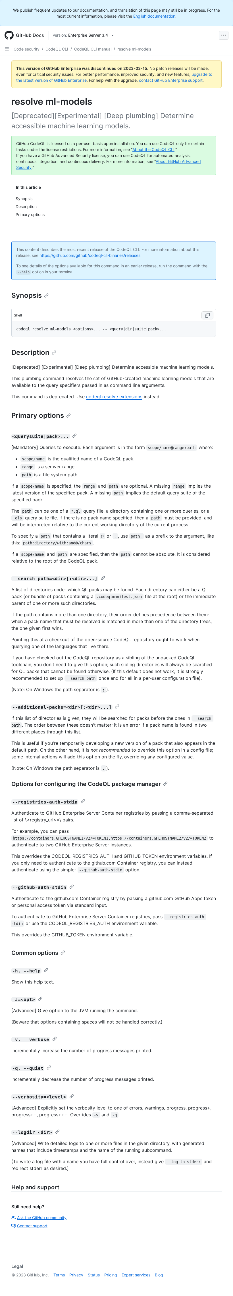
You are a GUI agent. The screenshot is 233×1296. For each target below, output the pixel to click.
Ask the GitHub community (41, 1217)
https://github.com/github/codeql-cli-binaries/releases (89, 255)
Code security (26, 49)
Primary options (37, 415)
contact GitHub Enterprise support (171, 80)
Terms (59, 1274)
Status (94, 1274)
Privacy (76, 1274)
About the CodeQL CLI (153, 149)
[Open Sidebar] (6, 48)
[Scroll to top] (220, 1283)
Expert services (136, 1274)
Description (30, 352)
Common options (34, 952)
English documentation (154, 16)
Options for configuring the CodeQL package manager (86, 784)
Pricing (110, 1274)
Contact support (32, 1225)
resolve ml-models (134, 49)
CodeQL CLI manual (92, 49)
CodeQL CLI (56, 49)
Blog (159, 1274)
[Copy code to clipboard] (207, 315)
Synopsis (26, 295)
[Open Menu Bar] (223, 35)
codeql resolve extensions (114, 396)
